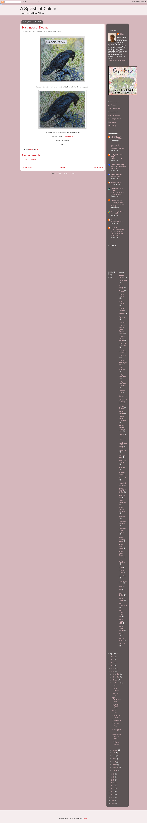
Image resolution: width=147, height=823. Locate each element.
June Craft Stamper (122, 461)
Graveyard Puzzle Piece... (115, 706)
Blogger (84, 818)
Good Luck (114, 214)
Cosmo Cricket (121, 351)
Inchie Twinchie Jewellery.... (116, 743)
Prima (121, 567)
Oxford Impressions (122, 502)
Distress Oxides (121, 407)
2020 (112, 668)
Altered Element (121, 276)
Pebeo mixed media (121, 546)
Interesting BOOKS (117, 139)
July (114, 753)
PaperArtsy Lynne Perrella (122, 530)
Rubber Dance (121, 571)
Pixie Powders (122, 561)
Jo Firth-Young (116, 182)
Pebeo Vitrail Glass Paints (121, 554)
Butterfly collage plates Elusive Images (122, 329)
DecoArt (121, 396)
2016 (112, 780)
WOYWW (122, 644)
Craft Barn (122, 355)
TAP (120, 590)
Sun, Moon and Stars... (115, 725)
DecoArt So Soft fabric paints (123, 401)
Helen (122, 34)
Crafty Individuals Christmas (122, 383)
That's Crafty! (68, 136)
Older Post (98, 167)
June (114, 756)
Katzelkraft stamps (122, 484)
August (115, 750)
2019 (112, 671)
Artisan (121, 291)
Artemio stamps (121, 287)
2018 (112, 774)
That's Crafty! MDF (121, 621)
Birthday (121, 314)
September (116, 683)
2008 (112, 803)
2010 (112, 797)
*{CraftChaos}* (116, 137)
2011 (112, 795)
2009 (112, 800)
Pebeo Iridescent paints (122, 539)
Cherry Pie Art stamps (122, 344)
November (116, 677)
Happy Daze (121, 439)
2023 (112, 660)
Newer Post (27, 167)
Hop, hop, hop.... (115, 694)
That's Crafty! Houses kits (121, 613)
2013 (112, 789)
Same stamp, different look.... (116, 736)
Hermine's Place (116, 174)
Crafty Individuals (114, 115)
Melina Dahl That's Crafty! (122, 490)
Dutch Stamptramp (117, 164)
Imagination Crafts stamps (123, 445)
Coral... (114, 685)
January (115, 770)
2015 (112, 783)
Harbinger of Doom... (116, 716)
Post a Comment (30, 160)
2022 (112, 663)
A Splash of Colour (38, 8)
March (115, 765)
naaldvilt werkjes (116, 176)
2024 (112, 657)
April (114, 762)
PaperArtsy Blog (116, 200)
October (115, 680)
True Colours (115, 228)
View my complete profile (116, 60)
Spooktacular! (116, 720)
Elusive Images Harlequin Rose (122, 428)
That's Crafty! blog (123, 604)
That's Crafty (121, 594)
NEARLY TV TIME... (117, 158)
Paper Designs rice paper (122, 509)
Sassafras (122, 576)
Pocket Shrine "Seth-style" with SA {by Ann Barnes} (117, 204)
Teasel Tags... (115, 711)
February (116, 767)
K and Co (122, 467)
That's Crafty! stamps (121, 628)
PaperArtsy (112, 122)
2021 (112, 666)
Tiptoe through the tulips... (116, 699)
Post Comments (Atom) (67, 173)
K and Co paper (122, 473)
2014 (112, 786)
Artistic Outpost (121, 295)
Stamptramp (115, 220)
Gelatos (121, 434)
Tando (121, 586)
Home (62, 167)
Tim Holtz (122, 633)
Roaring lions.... (115, 689)
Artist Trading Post (114, 108)
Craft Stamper (113, 112)
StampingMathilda (117, 212)
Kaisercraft (122, 478)
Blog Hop (122, 317)
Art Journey (112, 105)
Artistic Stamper (122, 302)
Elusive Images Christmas (122, 418)
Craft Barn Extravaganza (123, 362)
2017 (112, 777)
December (116, 674)
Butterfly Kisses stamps (122, 338)
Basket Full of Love (117, 222)
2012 (112, 792)
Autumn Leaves (121, 309)
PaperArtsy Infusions (122, 522)
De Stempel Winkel (114, 119)
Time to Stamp (121, 639)
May (114, 759)
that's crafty (112, 125)
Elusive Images (121, 412)
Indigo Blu (122, 450)
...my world (115, 145)
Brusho (121, 322)
